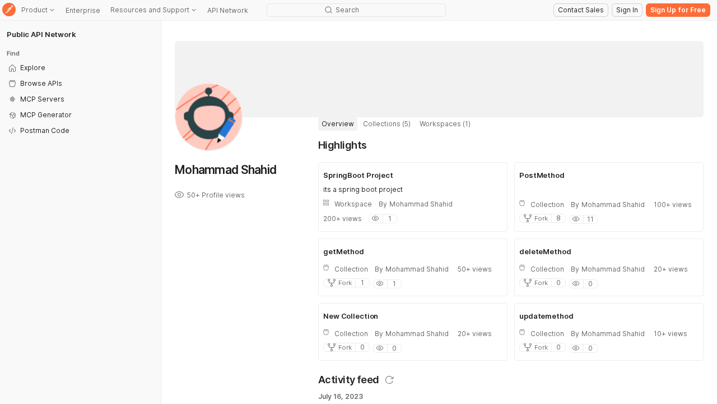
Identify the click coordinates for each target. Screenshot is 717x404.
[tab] (337, 124)
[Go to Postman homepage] (9, 10)
